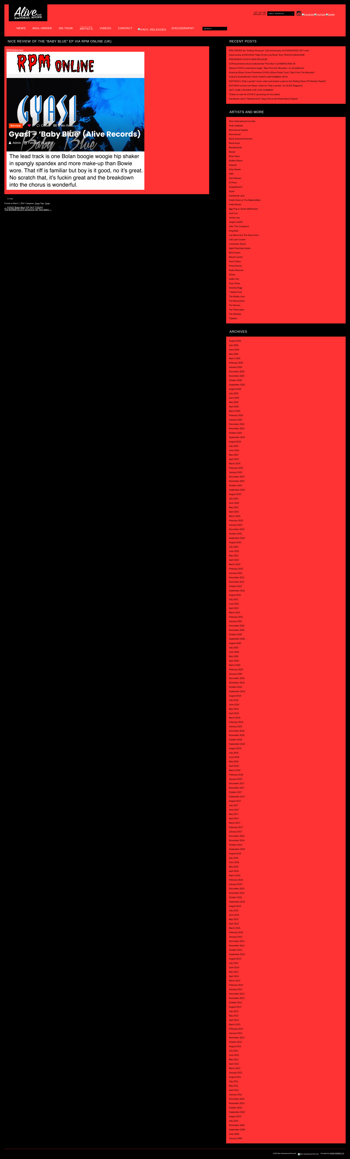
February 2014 (236, 985)
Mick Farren (234, 253)
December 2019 (236, 678)
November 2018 (236, 735)
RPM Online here (15, 50)
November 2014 (236, 945)
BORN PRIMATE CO (337, 1153)
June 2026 (234, 349)
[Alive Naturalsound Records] (28, 18)
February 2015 (236, 932)
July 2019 (233, 700)
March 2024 (234, 463)
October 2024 (235, 433)
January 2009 (235, 1138)
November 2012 (236, 1037)
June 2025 (234, 398)
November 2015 (236, 893)
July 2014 (233, 963)
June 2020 (234, 652)
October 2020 (235, 634)
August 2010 (235, 1116)
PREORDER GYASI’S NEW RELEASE (248, 59)
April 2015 (234, 924)
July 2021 (233, 599)
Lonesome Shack (237, 244)
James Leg (234, 217)
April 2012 (234, 1064)
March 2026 (234, 358)
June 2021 (234, 604)
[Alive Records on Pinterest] (29, 1154)
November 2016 (236, 840)
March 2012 (234, 1068)
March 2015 (234, 928)
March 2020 (234, 665)
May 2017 (233, 814)
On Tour (66, 28)
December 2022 (236, 529)
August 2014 (235, 959)
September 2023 (237, 490)
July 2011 (233, 1081)
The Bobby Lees (237, 296)
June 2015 (234, 915)
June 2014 (234, 967)
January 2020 (235, 674)
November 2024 (236, 428)
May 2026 (233, 354)
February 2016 (236, 880)
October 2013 (235, 1002)
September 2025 (237, 385)
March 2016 (234, 875)
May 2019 (233, 709)
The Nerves (234, 305)
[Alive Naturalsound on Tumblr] (24, 1154)
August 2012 (235, 1046)
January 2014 (235, 989)
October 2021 (235, 586)
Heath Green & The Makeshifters (245, 200)
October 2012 (235, 1042)
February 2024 (236, 468)
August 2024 (235, 442)
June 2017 (234, 810)
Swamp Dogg (235, 288)
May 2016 (233, 867)
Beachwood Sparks (238, 130)
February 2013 (236, 1029)
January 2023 (235, 525)
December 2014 (236, 941)
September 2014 (237, 954)
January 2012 (235, 1072)
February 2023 (236, 520)
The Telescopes (236, 310)
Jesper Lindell (236, 222)
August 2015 (235, 906)
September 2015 (237, 902)
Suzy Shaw (234, 283)
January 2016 (235, 884)
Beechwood (234, 134)
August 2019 (235, 696)
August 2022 (235, 542)
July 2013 (233, 1011)
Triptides (233, 318)
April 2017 (234, 818)
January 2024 (235, 472)
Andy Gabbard (236, 125)
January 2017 (235, 831)
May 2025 (233, 402)
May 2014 (233, 972)
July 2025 (233, 393)
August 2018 (235, 748)
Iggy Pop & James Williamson (243, 209)
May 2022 (233, 555)
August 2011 (235, 1077)
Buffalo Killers (235, 161)
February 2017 (236, 827)
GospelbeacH (235, 187)
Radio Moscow (236, 270)
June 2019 (234, 704)
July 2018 (233, 753)
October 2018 (235, 739)
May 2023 (233, 507)
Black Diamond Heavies (240, 139)
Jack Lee (233, 213)
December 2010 (236, 1099)
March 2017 (234, 823)
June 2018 (234, 757)
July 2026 (233, 345)
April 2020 (234, 661)
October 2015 (235, 897)
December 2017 (236, 783)
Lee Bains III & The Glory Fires (244, 235)
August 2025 (235, 389)
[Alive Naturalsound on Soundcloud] (41, 1154)
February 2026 (236, 363)
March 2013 (234, 1024)
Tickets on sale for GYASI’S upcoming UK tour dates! (254, 94)
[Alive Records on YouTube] (35, 1154)
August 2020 (235, 643)
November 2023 (236, 481)
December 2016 (236, 836)
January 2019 (235, 726)
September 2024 (237, 437)
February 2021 (236, 617)
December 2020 (236, 626)
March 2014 (234, 980)
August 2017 (235, 801)
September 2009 (237, 1129)
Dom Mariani (235, 178)
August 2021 (235, 595)
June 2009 (234, 1134)
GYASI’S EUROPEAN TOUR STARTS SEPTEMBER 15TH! (258, 77)
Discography (183, 28)
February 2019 (236, 722)
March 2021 (234, 612)
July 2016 (233, 858)
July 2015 (233, 910)
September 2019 (237, 691)
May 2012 (233, 1059)
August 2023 (235, 494)
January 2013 (235, 1033)
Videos (105, 28)
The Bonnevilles (237, 301)
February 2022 (236, 569)
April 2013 (234, 1020)
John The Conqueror (239, 226)
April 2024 (234, 459)
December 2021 (236, 577)
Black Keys (234, 143)
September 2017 (237, 796)
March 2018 (234, 770)
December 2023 (236, 477)
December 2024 (236, 424)
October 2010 (235, 1108)
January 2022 (235, 573)
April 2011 (234, 1090)
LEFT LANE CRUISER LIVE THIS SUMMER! (251, 90)
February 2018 (236, 775)
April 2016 (234, 871)
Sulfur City (234, 279)
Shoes (232, 274)
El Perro (233, 182)
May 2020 (233, 656)
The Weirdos (235, 314)
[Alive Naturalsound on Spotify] (46, 1154)
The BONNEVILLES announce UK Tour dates (28, 210)
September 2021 (237, 590)
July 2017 (233, 805)
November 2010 (236, 1103)
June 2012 (234, 1055)
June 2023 (234, 503)
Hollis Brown (235, 204)
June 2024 (234, 450)
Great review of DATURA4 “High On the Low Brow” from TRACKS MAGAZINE (267, 55)
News (21, 28)
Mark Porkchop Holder (240, 248)
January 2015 (235, 937)
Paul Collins (235, 261)
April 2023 (234, 512)
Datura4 (233, 165)
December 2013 (236, 994)
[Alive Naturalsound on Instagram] (13, 1154)
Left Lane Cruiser (237, 239)
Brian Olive (234, 156)
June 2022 (234, 551)
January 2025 (235, 420)
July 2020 (233, 647)
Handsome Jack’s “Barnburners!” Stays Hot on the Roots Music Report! (263, 99)
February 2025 (236, 415)
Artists (86, 28)
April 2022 (234, 560)
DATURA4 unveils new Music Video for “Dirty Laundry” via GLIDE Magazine (266, 85)
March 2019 (234, 718)
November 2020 (236, 630)
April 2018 (234, 766)
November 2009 (236, 1125)
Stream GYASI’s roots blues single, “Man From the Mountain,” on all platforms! (266, 68)
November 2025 (236, 376)
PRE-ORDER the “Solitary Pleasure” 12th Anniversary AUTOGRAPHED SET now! (269, 50)
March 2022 (234, 564)
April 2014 (234, 976)
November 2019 (236, 683)
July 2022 (233, 547)
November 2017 (236, 788)
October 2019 (235, 687)
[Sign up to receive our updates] (7, 1154)
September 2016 (237, 849)
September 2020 (237, 639)
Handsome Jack (237, 196)
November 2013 (236, 998)
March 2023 (234, 516)
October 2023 (235, 485)
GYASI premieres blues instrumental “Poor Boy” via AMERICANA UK (262, 64)
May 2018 (233, 761)
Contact (125, 28)
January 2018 (235, 779)
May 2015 (233, 919)
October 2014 (235, 950)
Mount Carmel (236, 257)
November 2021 (236, 582)
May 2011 (233, 1086)
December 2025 (236, 371)
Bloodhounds (235, 147)
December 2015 (236, 888)
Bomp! (232, 152)
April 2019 (234, 713)
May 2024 (233, 455)
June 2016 (234, 862)
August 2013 (235, 1007)
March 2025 (234, 411)
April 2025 (234, 406)
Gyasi (37, 203)
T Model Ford (235, 292)
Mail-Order (42, 28)
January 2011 (235, 1094)
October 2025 (235, 380)
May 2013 (233, 1016)
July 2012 (233, 1051)
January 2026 (235, 367)
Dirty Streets (235, 169)
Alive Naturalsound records (242, 121)
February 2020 (236, 669)
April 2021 (234, 608)
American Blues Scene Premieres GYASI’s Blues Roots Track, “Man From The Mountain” (272, 72)
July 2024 (233, 446)
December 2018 (236, 731)
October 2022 (235, 534)
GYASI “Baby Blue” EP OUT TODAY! (23, 207)
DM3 (231, 174)
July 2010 (233, 1121)
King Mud (233, 231)
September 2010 (237, 1112)
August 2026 (235, 341)
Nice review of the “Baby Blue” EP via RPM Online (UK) (60, 41)
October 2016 (235, 845)
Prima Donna (235, 266)
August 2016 (235, 853)
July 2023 (233, 498)
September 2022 (237, 538)
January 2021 (235, 621)
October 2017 (235, 792)
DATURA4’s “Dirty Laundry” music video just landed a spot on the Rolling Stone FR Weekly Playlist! (277, 81)
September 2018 (237, 744)
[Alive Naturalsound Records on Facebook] (18, 1154)
